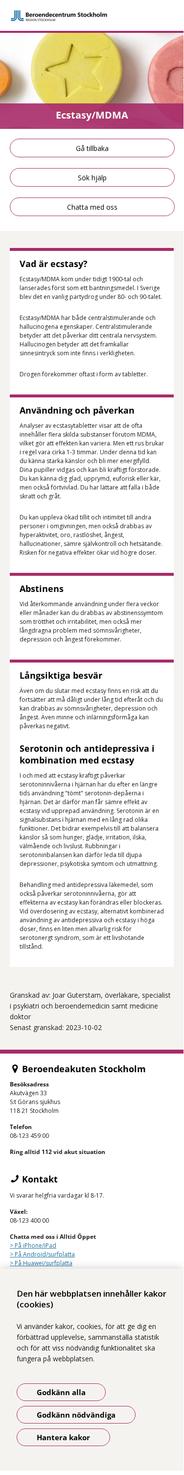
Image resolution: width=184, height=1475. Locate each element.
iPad (50, 1245)
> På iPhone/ (27, 1245)
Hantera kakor (63, 1437)
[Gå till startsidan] (92, 15)
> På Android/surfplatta (42, 1254)
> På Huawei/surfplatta (41, 1263)
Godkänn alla (61, 1392)
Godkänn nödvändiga (76, 1415)
